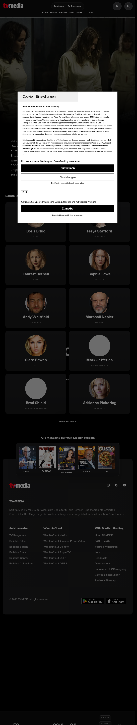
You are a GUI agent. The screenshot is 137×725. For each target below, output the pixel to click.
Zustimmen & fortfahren (67, 168)
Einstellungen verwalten (67, 177)
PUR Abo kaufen (67, 208)
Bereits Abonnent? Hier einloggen (67, 215)
